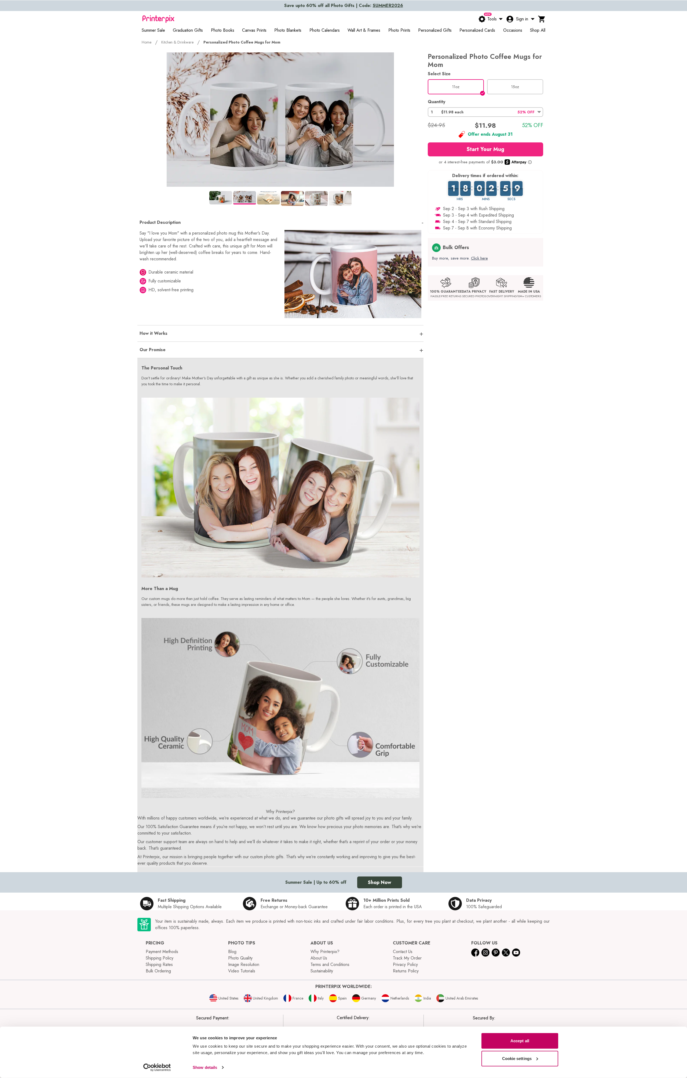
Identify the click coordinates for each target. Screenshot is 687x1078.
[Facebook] (475, 952)
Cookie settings (517, 1058)
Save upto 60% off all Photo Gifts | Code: (343, 5)
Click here (479, 258)
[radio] (456, 86)
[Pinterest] (496, 952)
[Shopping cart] (542, 19)
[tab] (220, 197)
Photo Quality (240, 958)
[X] (506, 952)
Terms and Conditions (329, 964)
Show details (205, 1067)
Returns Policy (406, 971)
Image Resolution (243, 964)
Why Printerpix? (324, 951)
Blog (232, 951)
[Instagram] (485, 952)
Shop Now (379, 882)
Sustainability (321, 971)
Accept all (519, 1041)
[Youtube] (516, 952)
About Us (318, 958)
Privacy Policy (405, 964)
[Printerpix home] (158, 19)
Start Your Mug (485, 149)
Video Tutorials (241, 971)
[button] (485, 112)
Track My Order (407, 958)
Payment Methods (162, 951)
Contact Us (402, 951)
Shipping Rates (159, 964)
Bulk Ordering (158, 971)
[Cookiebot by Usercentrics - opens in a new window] (157, 1067)
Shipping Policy (159, 958)
